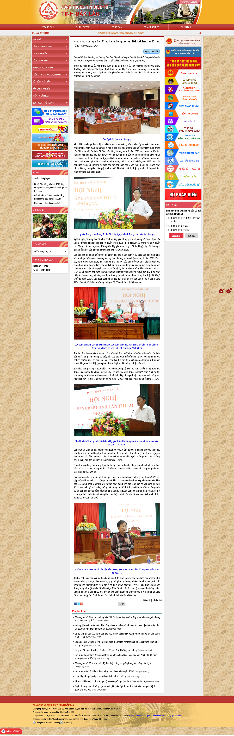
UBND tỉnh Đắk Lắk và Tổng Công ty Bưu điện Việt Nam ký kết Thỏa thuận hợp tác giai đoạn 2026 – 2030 (117, 635)
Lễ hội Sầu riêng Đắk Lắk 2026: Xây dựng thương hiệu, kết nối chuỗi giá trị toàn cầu (50, 188)
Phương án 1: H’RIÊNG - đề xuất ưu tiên (185, 219)
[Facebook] (75, 603)
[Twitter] (78, 603)
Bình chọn (176, 235)
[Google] (81, 603)
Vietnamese (184, 1)
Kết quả (191, 235)
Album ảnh (39, 210)
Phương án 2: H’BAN (179, 225)
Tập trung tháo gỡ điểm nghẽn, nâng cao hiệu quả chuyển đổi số (112, 671)
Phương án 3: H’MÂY (179, 230)
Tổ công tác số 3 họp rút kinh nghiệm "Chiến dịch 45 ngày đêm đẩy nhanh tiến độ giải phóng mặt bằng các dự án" (117, 619)
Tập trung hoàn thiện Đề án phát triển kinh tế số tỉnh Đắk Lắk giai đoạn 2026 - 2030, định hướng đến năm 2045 (116, 656)
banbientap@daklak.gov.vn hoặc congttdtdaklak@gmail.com (155, 715)
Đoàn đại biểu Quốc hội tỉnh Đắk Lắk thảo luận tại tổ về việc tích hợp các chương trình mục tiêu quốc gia (116, 643)
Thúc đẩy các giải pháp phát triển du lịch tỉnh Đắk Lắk (107, 676)
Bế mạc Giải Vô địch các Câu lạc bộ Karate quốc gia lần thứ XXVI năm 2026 (117, 681)
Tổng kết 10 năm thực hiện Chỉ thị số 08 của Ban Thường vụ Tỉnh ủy (113, 650)
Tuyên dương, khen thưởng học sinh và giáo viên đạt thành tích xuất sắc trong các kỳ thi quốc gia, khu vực (115, 688)
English (194, 1)
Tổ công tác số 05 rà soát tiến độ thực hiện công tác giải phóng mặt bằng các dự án (113, 665)
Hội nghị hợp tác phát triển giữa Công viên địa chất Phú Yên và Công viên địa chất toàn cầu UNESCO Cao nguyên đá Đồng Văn (117, 627)
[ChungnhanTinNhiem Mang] (46, 722)
